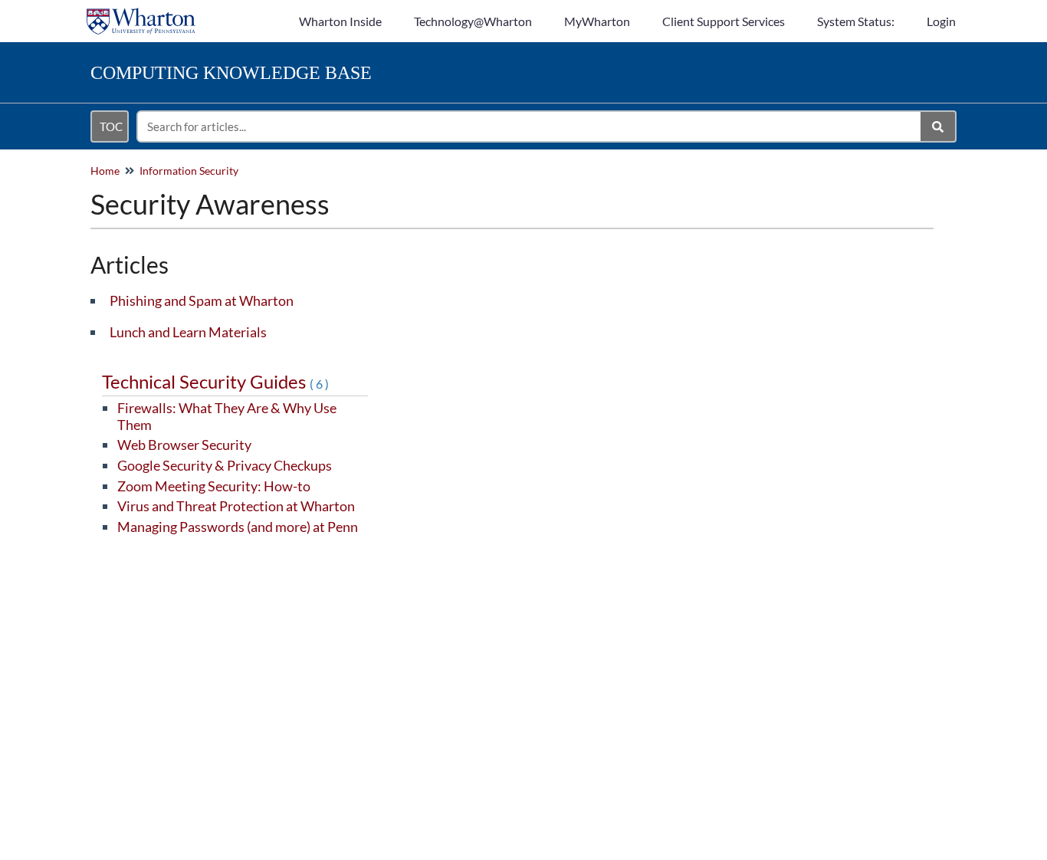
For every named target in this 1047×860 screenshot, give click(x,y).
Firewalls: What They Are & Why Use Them (226, 416)
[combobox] (529, 126)
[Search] (939, 126)
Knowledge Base (231, 73)
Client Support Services (723, 21)
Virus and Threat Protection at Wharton (236, 505)
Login (941, 21)
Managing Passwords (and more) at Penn (237, 526)
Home (105, 170)
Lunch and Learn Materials (188, 331)
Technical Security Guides (216, 381)
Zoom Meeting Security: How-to (213, 486)
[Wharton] (141, 13)
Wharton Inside (340, 21)
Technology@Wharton (473, 21)
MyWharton (597, 21)
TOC (111, 126)
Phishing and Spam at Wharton (202, 300)
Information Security (188, 170)
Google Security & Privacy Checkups (224, 465)
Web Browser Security (184, 444)
